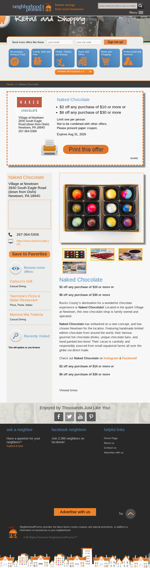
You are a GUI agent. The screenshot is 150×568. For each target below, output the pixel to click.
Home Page (111, 438)
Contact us (110, 447)
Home (10, 84)
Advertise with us (113, 452)
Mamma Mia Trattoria (26, 314)
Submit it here (15, 446)
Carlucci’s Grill (21, 281)
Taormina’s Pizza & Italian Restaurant (25, 298)
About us (109, 442)
